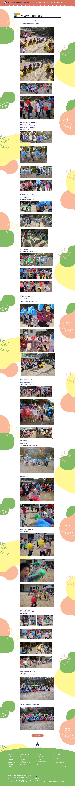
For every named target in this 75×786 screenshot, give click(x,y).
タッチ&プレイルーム (25, 762)
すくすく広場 (24, 756)
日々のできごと (68, 2)
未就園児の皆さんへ (51, 2)
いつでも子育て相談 (25, 764)
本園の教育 (35, 2)
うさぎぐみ (23, 761)
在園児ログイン (60, 762)
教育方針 (11, 756)
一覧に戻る (37, 735)
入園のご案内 (60, 2)
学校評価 (11, 759)
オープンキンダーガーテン (26, 759)
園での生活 (11, 766)
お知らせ (60, 754)
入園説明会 (40, 756)
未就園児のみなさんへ (25, 754)
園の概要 (11, 764)
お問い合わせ (60, 758)
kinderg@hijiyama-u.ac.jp (14, 778)
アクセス (40, 759)
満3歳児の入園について (43, 761)
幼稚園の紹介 (42, 2)
